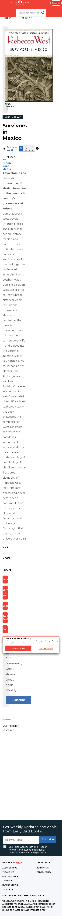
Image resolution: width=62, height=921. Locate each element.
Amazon (5, 579)
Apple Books (5, 617)
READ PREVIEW (10, 105)
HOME (7, 117)
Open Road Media (7, 166)
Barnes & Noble (5, 592)
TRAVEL (18, 117)
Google (5, 629)
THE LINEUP (7, 881)
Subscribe (56, 3)
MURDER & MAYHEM (10, 885)
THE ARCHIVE (8, 872)
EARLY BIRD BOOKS (10, 876)
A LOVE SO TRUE (9, 868)
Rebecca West (12, 148)
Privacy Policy (44, 872)
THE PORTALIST (9, 889)
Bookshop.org (5, 605)
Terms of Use (43, 868)
